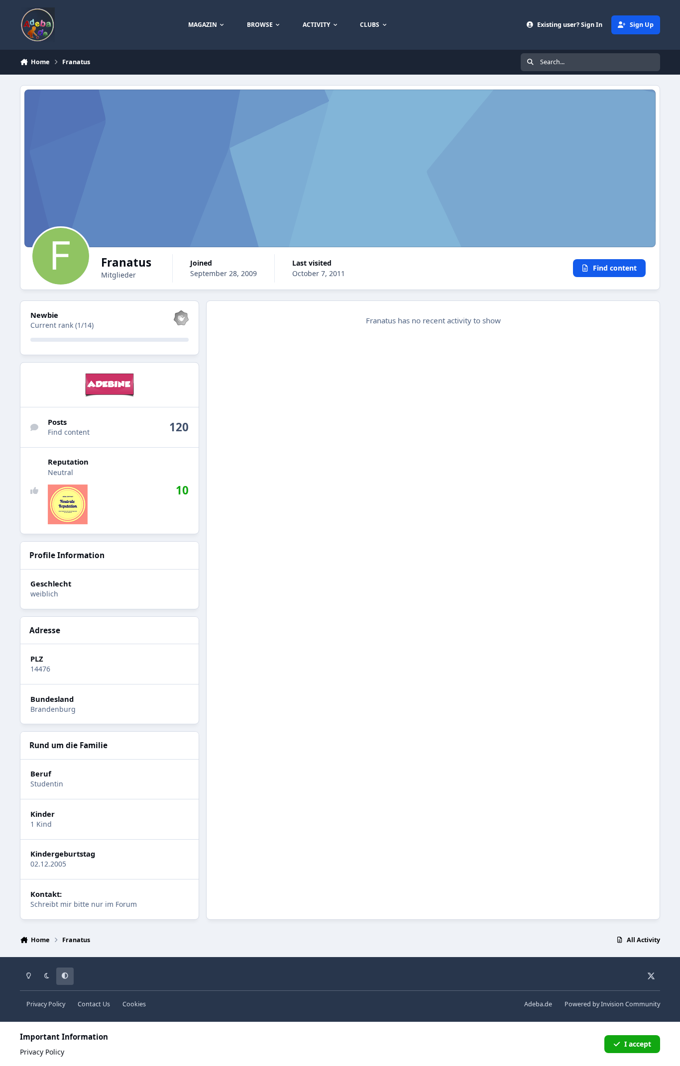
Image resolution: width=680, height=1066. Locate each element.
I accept (637, 1044)
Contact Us (94, 1004)
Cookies (134, 1004)
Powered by (612, 1004)
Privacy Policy (45, 1004)
